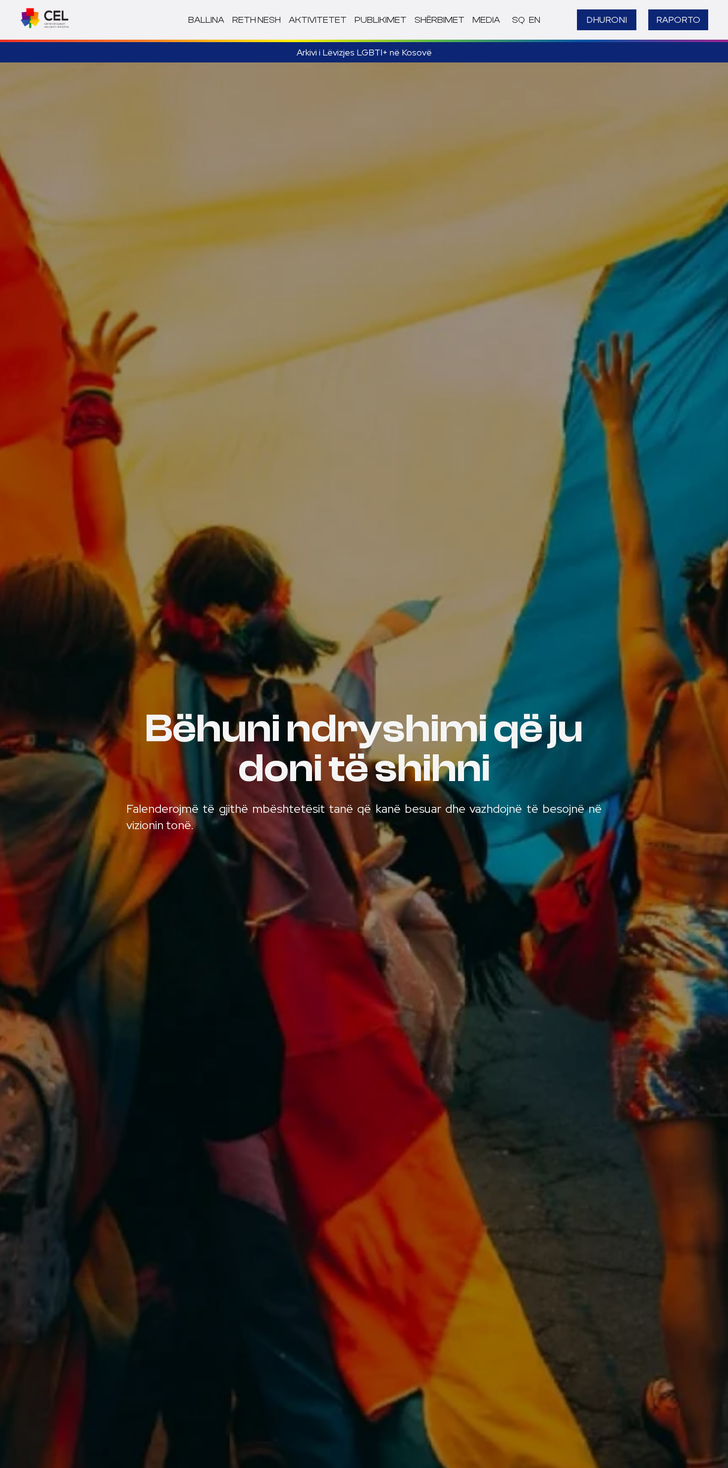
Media (486, 20)
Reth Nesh (256, 20)
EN (534, 20)
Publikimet (381, 20)
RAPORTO (678, 19)
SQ (518, 20)
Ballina (206, 20)
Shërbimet (440, 20)
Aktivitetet (318, 20)
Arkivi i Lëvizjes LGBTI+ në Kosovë (364, 52)
